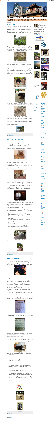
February (37, 108)
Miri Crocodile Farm (11, 24)
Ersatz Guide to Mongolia (43, 19)
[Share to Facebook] (20, 133)
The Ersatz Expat (11, 19)
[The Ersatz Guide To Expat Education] (44, 89)
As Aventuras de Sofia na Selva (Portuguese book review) (43, 141)
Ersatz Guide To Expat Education (17, 20)
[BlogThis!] (18, 252)
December (37, 95)
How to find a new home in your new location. (15, 139)
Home (7, 19)
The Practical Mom (43, 182)
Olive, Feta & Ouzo (43, 161)
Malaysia (10, 134)
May (36, 106)
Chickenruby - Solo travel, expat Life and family (43, 103)
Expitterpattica (42, 190)
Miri (11, 134)
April (36, 107)
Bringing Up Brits (43, 198)
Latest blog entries (43, 111)
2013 (35, 110)
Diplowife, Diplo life (43, 186)
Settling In (18, 253)
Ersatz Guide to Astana (23, 19)
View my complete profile (37, 34)
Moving (15, 253)
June (36, 105)
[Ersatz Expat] (20, 131)
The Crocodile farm (9, 25)
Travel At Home (32, 20)
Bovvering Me (42, 217)
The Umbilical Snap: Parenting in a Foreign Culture (43, 191)
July (36, 99)
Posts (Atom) (11, 417)
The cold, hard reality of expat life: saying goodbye (43, 213)
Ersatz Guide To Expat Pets (10, 20)
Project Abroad (42, 127)
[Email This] (18, 133)
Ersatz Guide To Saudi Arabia (36, 19)
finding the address (9, 294)
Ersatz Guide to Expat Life (17, 19)
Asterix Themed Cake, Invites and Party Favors (43, 183)
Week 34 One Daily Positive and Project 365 (43, 105)
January (36, 109)
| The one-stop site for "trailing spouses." (43, 212)
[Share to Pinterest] (21, 133)
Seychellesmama (43, 152)
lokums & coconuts (43, 207)
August (36, 98)
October (36, 97)
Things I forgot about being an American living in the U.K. (43, 200)
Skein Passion (42, 137)
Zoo (12, 134)
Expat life (11, 253)
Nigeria (16, 253)
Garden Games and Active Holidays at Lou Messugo (43, 113)
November (37, 96)
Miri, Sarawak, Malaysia (11, 135)
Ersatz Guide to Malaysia (29, 19)
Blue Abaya (42, 194)
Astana (9, 253)
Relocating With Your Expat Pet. (13, 258)
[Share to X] (19, 133)
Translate (37, 87)
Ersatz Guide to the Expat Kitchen (25, 20)
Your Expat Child (43, 108)
